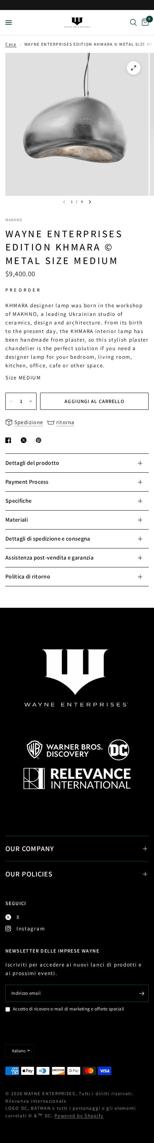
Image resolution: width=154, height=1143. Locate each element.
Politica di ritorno (27, 576)
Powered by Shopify (79, 1116)
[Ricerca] (133, 22)
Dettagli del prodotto (32, 463)
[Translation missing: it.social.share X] (25, 440)
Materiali (16, 519)
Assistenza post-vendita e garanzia (49, 557)
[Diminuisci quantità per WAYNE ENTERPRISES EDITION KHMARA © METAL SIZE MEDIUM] (11, 401)
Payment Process (27, 482)
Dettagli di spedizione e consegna (47, 538)
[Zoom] (133, 68)
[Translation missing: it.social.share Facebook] (9, 440)
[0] (144, 22)
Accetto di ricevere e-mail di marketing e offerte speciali (68, 1009)
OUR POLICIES (29, 874)
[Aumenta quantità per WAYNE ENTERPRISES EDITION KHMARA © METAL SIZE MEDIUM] (30, 401)
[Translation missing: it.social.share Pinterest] (40, 440)
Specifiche (18, 501)
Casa (10, 44)
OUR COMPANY (29, 848)
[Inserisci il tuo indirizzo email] (141, 993)
